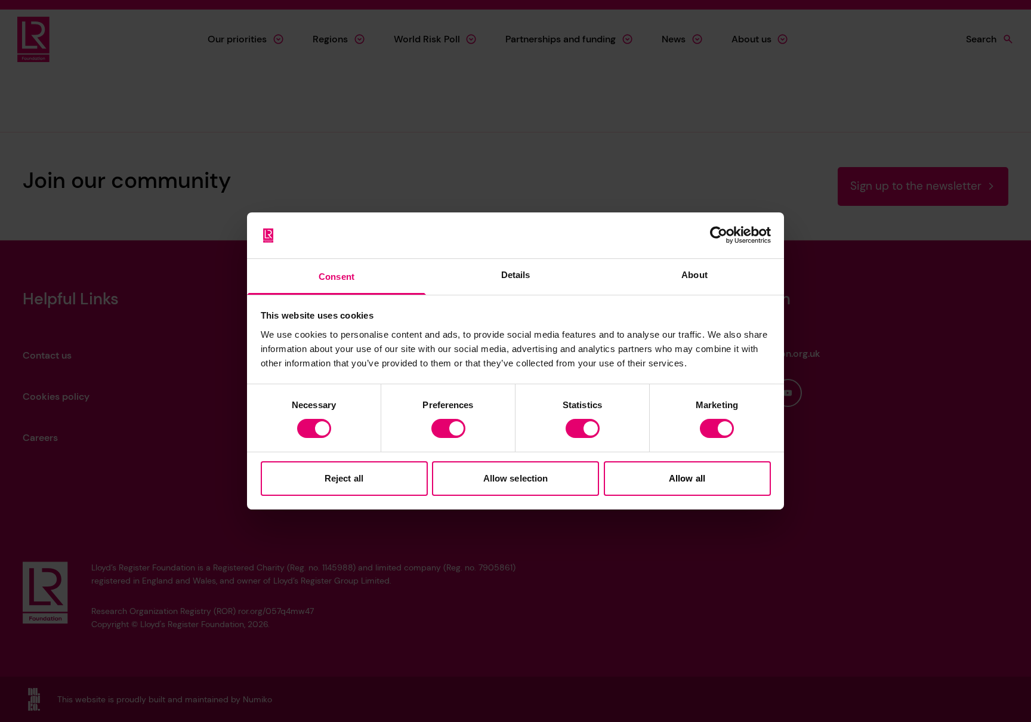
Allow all (687, 478)
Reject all (344, 478)
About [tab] (694, 275)
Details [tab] (515, 275)
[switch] (448, 428)
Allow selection (515, 478)
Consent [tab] (336, 276)
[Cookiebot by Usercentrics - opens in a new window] (718, 235)
